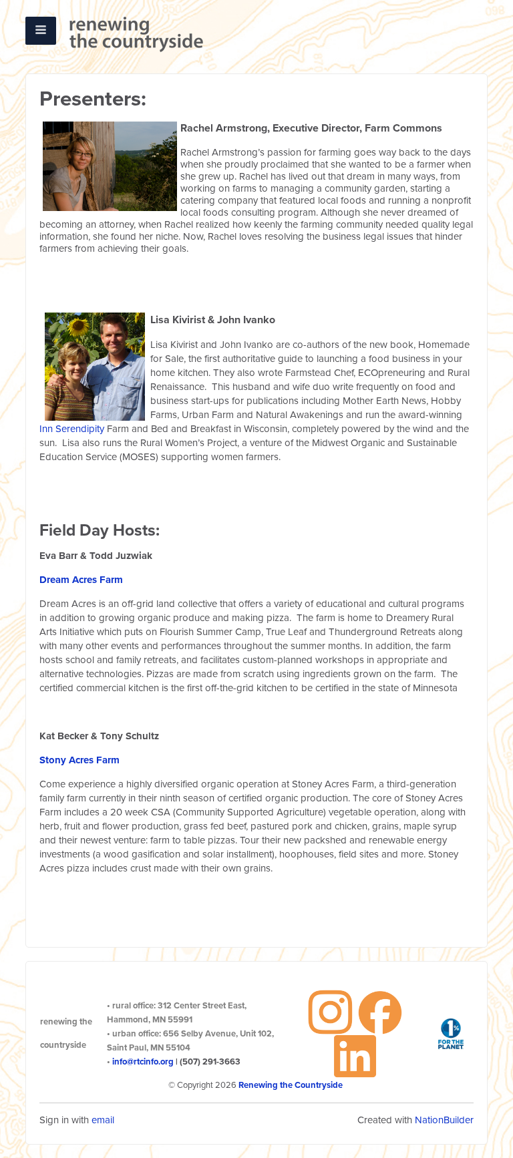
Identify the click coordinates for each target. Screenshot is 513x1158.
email (103, 1120)
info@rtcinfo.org (143, 1061)
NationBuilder (444, 1120)
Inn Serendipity (71, 429)
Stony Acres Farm (79, 760)
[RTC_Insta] (330, 1011)
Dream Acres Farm (81, 580)
